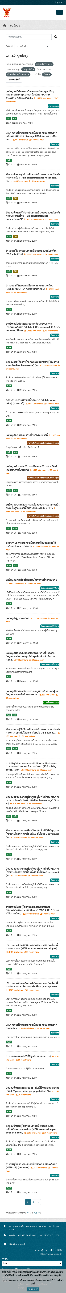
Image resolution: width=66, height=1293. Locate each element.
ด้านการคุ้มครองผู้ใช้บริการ (50, 588)
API (28, 1212)
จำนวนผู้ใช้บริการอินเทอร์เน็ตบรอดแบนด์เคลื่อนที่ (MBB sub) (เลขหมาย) (31, 1166)
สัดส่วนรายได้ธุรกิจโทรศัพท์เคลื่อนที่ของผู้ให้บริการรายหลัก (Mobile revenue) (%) (32, 363)
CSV (15, 198)
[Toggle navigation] (59, 12)
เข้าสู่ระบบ (58, 2)
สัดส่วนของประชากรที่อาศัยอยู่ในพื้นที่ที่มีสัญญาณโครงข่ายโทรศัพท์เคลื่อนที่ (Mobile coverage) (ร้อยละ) (32, 800)
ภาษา (4, 1259)
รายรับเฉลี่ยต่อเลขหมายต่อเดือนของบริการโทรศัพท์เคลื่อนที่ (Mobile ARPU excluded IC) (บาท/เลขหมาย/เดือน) (33, 327)
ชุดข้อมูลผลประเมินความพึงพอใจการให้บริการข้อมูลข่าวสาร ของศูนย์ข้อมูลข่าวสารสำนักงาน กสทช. (30, 656)
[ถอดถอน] (51, 64)
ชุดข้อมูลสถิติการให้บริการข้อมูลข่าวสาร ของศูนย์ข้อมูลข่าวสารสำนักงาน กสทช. (32, 693)
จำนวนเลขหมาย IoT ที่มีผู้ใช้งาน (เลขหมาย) (29, 1056)
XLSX (9, 160)
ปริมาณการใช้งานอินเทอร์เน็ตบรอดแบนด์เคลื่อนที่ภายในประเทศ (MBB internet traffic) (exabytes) (32, 947)
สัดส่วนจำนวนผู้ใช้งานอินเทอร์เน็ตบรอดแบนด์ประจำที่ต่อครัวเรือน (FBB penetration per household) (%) (33, 177)
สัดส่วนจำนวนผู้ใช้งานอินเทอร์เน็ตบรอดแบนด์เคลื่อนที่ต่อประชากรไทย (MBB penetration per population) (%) (31, 1129)
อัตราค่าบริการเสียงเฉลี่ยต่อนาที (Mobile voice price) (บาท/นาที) (31, 402)
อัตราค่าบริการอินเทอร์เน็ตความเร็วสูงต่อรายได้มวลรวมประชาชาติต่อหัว (31, 544)
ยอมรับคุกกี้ (33, 1289)
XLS (14, 118)
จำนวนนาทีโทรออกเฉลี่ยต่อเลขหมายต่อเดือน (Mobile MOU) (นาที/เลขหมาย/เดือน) (29, 287)
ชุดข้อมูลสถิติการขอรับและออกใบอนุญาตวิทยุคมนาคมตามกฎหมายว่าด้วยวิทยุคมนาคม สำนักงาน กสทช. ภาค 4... (30, 94)
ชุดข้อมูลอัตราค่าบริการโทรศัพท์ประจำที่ (27, 435)
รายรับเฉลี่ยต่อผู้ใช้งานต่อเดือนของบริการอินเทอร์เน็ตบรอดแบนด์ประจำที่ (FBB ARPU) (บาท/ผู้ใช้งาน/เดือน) (32, 910)
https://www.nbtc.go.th (51, 1254)
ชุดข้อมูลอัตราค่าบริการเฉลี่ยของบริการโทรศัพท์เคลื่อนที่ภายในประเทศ (31, 468)
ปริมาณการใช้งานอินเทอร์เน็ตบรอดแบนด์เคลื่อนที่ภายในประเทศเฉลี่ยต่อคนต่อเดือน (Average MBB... (32, 985)
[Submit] (55, 37)
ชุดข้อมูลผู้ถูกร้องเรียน (18, 618)
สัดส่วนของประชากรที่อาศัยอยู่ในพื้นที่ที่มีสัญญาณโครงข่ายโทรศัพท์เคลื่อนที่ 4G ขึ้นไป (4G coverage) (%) (32, 872)
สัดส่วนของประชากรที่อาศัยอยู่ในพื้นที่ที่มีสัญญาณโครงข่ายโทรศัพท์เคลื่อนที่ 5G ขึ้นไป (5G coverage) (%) (32, 834)
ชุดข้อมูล (15, 26)
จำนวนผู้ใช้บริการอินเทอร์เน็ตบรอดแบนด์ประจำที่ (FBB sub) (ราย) (31, 252)
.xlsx (8, 118)
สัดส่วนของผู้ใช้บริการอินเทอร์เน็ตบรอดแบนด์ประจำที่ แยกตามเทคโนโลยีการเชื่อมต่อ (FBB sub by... (33, 731)
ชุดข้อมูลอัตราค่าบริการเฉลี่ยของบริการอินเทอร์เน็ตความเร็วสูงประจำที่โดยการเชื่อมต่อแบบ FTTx (33, 506)
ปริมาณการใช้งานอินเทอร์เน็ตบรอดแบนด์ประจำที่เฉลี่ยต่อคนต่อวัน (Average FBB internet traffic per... (31, 136)
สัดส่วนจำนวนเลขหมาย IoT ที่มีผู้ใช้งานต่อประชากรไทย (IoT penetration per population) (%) (32, 1089)
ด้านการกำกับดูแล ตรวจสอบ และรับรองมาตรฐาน (43, 443)
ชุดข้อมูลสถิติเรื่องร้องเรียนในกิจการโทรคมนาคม (31, 580)
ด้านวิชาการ (55, 144)
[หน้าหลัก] (4, 26)
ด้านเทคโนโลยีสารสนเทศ (51, 702)
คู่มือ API (37, 1212)
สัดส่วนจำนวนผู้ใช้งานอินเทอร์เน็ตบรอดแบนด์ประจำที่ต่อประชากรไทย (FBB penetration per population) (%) (33, 216)
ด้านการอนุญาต (53, 106)
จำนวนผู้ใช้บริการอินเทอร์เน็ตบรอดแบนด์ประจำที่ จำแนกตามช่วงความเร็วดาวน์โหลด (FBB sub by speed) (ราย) (31, 766)
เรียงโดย (9, 46)
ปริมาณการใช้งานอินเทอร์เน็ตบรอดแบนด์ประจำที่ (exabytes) (31, 1026)
